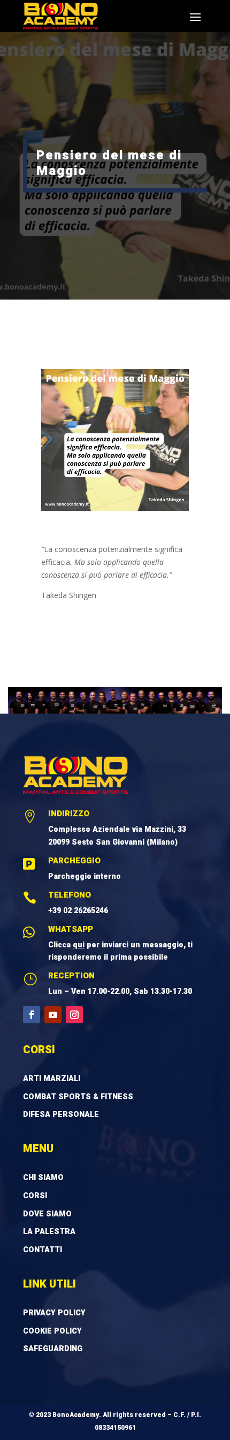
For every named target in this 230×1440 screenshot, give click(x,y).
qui (79, 945)
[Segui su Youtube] (53, 1014)
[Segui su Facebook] (31, 1014)
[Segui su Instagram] (74, 1014)
